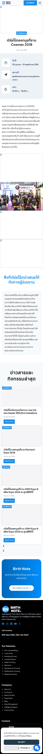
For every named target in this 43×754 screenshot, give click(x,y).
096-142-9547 (22, 635)
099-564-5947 (8, 635)
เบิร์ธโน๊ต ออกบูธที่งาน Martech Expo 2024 (19, 451)
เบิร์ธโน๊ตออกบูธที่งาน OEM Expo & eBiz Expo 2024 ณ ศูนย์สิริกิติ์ (21, 490)
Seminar (6, 467)
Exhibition (21, 33)
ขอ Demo (30, 2)
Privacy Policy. (25, 736)
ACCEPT (21, 742)
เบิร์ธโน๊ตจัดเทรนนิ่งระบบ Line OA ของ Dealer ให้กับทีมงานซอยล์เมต (20, 411)
